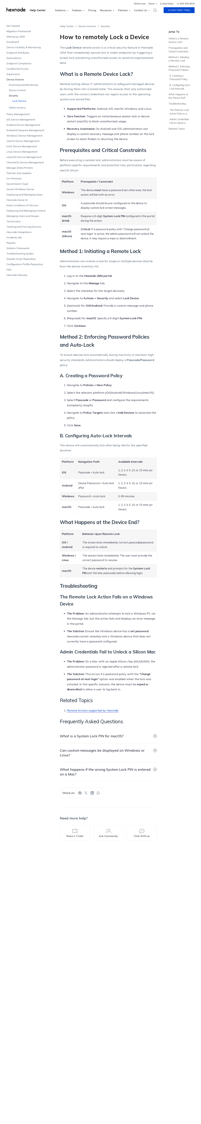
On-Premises (14, 178)
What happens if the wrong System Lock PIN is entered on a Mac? (105, 771)
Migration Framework (18, 31)
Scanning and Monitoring (23, 84)
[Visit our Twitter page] (86, 793)
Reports (11, 242)
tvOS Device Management (21, 146)
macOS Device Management (23, 141)
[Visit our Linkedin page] (92, 793)
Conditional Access (17, 68)
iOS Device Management (20, 119)
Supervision (13, 74)
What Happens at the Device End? (178, 96)
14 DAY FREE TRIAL (179, 10)
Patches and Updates (19, 173)
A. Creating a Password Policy (178, 77)
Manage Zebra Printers (19, 167)
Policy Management (18, 114)
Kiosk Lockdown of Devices (22, 205)
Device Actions (15, 79)
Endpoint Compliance (18, 63)
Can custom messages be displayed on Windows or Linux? (102, 752)
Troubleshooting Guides (20, 253)
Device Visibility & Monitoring (23, 47)
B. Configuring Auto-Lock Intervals (180, 87)
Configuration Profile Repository (24, 264)
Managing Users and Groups (22, 216)
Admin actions (17, 107)
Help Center (38, 10)
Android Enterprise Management (25, 130)
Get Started (13, 25)
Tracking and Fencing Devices (23, 226)
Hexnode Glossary (16, 275)
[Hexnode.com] (15, 10)
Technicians (13, 221)
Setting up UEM (15, 36)
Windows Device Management (24, 135)
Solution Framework (18, 248)
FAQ (8, 269)
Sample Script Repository (21, 258)
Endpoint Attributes (17, 52)
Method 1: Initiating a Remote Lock (178, 59)
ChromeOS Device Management (25, 162)
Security (13, 95)
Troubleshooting (177, 103)
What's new (140, 3)
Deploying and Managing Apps (24, 194)
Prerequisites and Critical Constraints (178, 49)
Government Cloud (17, 183)
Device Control (17, 90)
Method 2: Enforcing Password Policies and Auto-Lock (179, 68)
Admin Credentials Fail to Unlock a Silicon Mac (179, 121)
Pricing (92, 10)
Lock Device (19, 100)
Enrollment (12, 42)
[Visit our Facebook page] (80, 793)
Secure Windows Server (20, 189)
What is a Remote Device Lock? (178, 40)
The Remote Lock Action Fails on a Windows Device (179, 112)
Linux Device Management (22, 151)
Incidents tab (14, 237)
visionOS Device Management (24, 157)
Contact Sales (167, 3)
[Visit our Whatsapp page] (98, 793)
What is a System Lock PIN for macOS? (92, 736)
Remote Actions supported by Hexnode (93, 710)
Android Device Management (23, 124)
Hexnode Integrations (19, 232)
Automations (13, 58)
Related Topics (176, 128)
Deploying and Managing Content (26, 210)
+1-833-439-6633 (186, 3)
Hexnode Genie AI (16, 199)
